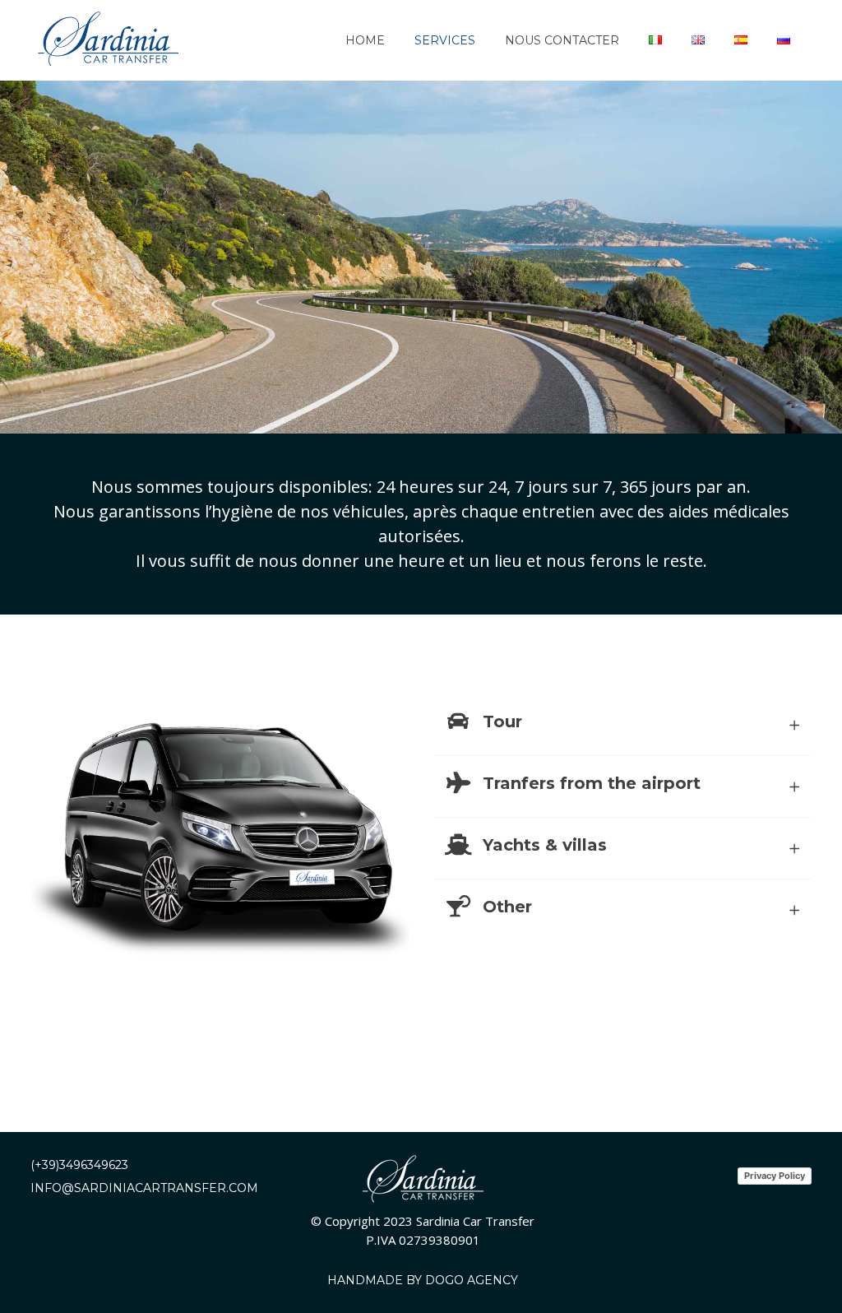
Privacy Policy (774, 1175)
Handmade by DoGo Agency (422, 1280)
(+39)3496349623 (79, 1165)
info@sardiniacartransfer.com (144, 1188)
